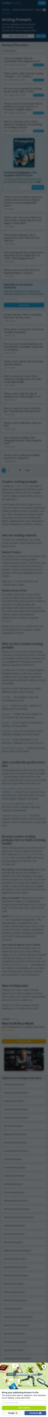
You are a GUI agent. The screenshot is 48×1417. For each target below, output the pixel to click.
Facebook (33, 1413)
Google (11, 1413)
